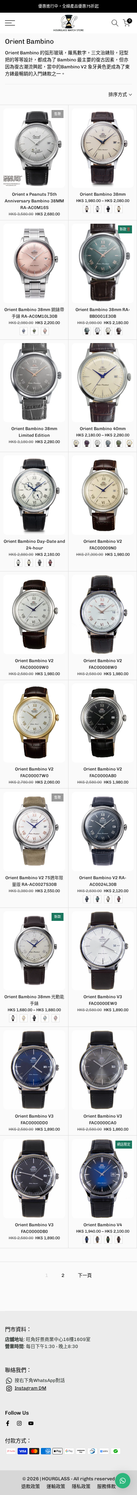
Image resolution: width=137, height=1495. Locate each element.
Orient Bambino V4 (102, 1224)
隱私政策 (81, 1486)
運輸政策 (56, 1486)
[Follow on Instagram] (19, 1423)
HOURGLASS (56, 1479)
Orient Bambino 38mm (103, 194)
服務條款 (106, 1486)
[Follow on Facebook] (7, 1423)
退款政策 (30, 1486)
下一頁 (85, 1275)
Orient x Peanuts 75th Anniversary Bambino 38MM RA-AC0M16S (34, 201)
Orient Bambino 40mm (103, 428)
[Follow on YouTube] (31, 1423)
